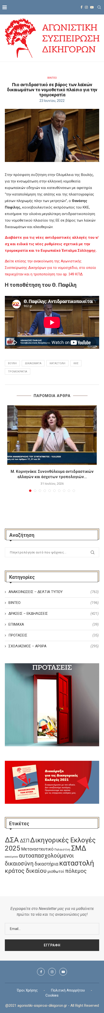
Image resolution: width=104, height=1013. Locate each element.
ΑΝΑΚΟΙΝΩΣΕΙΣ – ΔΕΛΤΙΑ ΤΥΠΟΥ (53, 592)
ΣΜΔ (78, 848)
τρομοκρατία (17, 371)
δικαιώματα (33, 363)
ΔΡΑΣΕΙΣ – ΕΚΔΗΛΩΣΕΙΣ (53, 613)
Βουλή (12, 363)
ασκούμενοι (11, 856)
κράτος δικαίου (25, 870)
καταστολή (57, 363)
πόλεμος (76, 871)
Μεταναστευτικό (37, 849)
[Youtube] (92, 7)
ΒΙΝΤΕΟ (52, 77)
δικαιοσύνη (19, 863)
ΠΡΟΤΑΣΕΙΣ (53, 635)
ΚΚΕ (76, 363)
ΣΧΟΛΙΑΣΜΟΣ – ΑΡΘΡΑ (53, 646)
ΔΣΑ (12, 840)
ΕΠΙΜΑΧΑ (53, 624)
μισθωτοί (55, 871)
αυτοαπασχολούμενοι (46, 855)
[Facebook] (81, 7)
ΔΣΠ (24, 841)
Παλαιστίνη (62, 849)
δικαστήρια (46, 864)
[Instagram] (86, 7)
